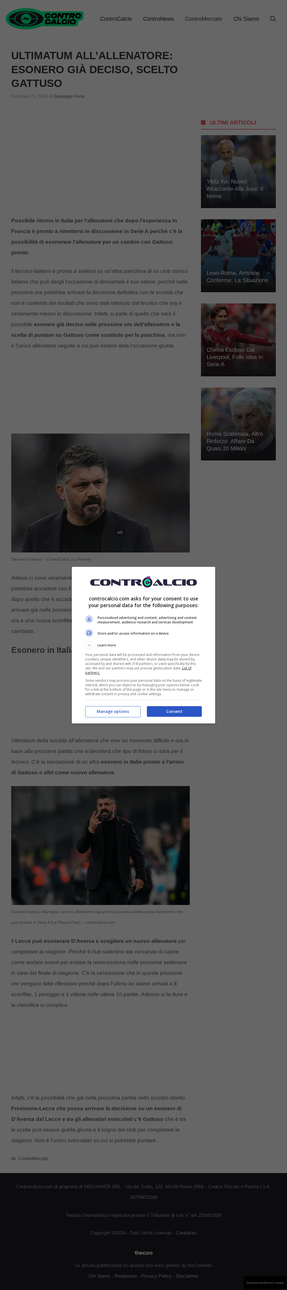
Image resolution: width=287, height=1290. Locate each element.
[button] (143, 645)
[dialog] (143, 645)
